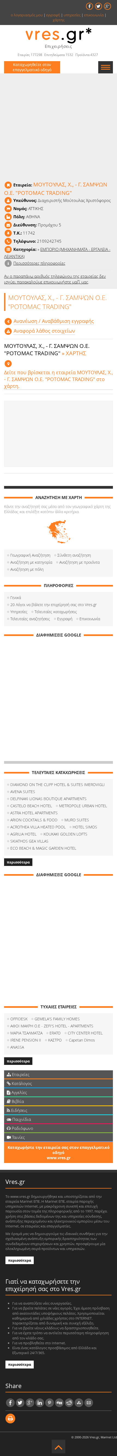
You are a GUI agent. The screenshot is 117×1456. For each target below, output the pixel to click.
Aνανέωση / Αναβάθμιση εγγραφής (54, 321)
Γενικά (15, 597)
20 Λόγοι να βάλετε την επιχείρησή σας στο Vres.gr (53, 604)
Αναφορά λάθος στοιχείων (44, 331)
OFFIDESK (18, 1018)
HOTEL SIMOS (85, 827)
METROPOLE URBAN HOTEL (83, 805)
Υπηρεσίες (18, 611)
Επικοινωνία (89, 618)
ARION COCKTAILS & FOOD (33, 819)
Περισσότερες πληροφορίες (39, 263)
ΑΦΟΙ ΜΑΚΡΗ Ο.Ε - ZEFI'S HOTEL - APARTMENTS (51, 1025)
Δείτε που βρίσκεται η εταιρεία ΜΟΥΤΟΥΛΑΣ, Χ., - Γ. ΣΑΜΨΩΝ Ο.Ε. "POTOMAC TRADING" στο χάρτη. (58, 379)
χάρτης (58, 19)
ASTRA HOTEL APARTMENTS (34, 812)
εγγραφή (53, 15)
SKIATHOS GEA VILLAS (29, 841)
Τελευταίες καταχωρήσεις (56, 611)
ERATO (55, 1033)
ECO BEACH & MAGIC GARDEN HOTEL (43, 848)
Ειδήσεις (18, 1110)
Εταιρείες (20, 1074)
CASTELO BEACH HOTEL (31, 805)
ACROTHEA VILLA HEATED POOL (38, 827)
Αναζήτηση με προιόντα (79, 562)
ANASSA (17, 1047)
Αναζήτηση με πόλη (27, 569)
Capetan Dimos (82, 1040)
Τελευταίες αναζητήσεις (30, 618)
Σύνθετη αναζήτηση (74, 555)
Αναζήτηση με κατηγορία (31, 562)
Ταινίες (18, 1137)
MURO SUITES (76, 819)
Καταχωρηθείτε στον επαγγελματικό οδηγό (32, 67)
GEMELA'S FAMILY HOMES (57, 1018)
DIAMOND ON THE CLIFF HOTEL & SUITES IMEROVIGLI (57, 784)
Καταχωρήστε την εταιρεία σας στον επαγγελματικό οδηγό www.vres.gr (59, 1152)
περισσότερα (18, 862)
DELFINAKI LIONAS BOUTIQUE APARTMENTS (48, 798)
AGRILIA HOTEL (23, 834)
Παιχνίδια (21, 1119)
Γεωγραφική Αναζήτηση (30, 555)
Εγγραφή (64, 618)
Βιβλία (17, 1101)
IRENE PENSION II (25, 1040)
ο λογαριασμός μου (27, 15)
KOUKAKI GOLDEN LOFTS (65, 834)
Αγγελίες (18, 1092)
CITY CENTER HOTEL (85, 1033)
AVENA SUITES (22, 791)
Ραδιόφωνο (22, 1128)
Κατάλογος (21, 1083)
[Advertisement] (58, 433)
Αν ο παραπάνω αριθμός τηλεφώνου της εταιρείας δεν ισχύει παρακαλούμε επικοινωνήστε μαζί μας (55, 279)
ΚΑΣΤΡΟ (55, 1040)
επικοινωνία (94, 15)
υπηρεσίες (72, 15)
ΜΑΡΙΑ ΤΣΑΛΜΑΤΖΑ (26, 1033)
